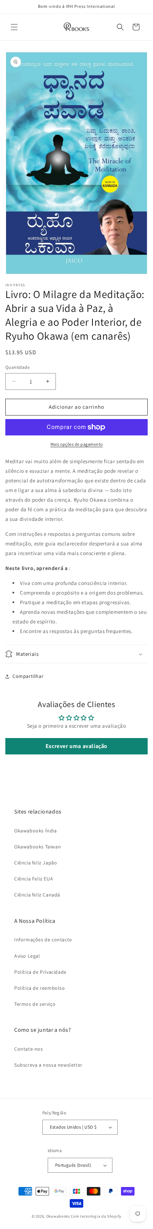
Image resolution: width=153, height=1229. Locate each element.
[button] (14, 27)
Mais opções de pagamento (77, 444)
